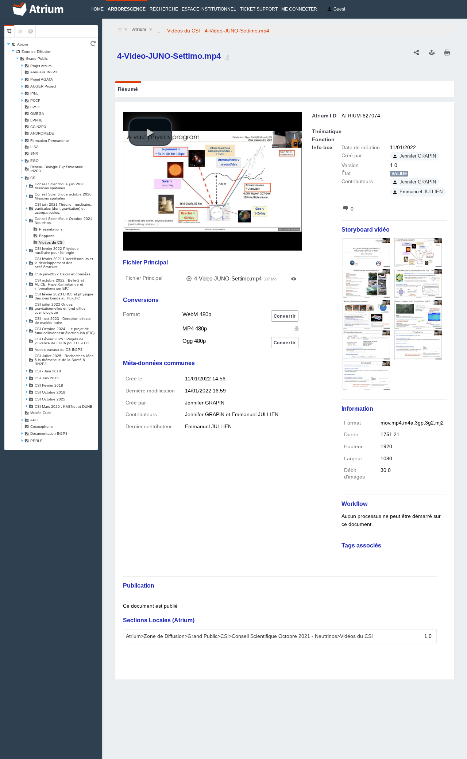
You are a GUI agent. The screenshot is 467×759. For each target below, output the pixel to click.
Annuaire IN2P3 (43, 72)
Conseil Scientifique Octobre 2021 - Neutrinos (64, 221)
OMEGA (37, 114)
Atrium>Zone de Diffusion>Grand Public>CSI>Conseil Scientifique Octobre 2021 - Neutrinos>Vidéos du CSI (249, 636)
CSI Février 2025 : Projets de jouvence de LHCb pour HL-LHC (62, 341)
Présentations (50, 229)
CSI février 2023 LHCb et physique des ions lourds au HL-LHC (64, 296)
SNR (34, 153)
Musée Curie (40, 413)
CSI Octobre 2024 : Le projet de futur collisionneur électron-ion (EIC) (64, 331)
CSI (33, 178)
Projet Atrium (40, 66)
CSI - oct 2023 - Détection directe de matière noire (63, 321)
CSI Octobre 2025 (50, 399)
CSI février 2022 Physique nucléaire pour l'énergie (57, 251)
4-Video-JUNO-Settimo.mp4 (237, 31)
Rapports (46, 236)
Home (97, 9)
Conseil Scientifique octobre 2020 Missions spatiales (63, 196)
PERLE (36, 441)
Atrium (22, 44)
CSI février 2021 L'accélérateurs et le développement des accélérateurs (64, 263)
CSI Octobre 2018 (50, 392)
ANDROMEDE (42, 133)
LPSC (35, 107)
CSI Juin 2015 (47, 378)
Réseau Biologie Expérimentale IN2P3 (56, 169)
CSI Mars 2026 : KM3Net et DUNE (63, 406)
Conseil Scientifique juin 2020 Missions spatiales (60, 186)
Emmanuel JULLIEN (421, 191)
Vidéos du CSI (51, 242)
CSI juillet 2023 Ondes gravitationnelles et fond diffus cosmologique (60, 308)
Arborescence (127, 9)
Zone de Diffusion (36, 52)
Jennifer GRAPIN (418, 156)
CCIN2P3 (38, 127)
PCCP (35, 100)
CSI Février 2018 (49, 385)
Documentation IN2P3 (48, 433)
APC (34, 420)
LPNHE (36, 120)
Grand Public (37, 59)
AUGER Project (43, 86)
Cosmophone (41, 427)
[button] (150, 131)
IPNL (34, 94)
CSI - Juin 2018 (48, 371)
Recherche (164, 9)
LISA (34, 147)
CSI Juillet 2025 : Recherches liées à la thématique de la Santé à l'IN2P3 (64, 360)
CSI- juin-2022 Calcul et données (62, 274)
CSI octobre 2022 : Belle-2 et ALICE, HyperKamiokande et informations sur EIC (59, 284)
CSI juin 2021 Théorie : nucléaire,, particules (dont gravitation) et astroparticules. (63, 208)
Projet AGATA (41, 79)
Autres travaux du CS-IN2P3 (58, 350)
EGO (34, 161)
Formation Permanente (49, 141)
